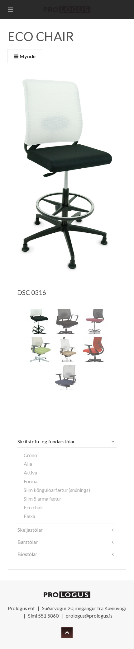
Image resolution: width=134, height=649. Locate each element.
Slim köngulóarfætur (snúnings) (57, 490)
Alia (28, 464)
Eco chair (33, 507)
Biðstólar (27, 554)
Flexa (29, 516)
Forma (30, 481)
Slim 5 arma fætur (42, 499)
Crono (30, 455)
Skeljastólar (30, 530)
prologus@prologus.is (89, 616)
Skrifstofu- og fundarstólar (46, 441)
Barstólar (27, 542)
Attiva (30, 472)
